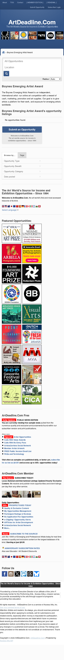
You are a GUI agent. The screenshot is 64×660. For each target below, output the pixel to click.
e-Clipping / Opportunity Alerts (17, 519)
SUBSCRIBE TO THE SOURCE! (24, 533)
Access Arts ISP (6, 640)
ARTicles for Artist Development (18, 522)
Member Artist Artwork (14, 448)
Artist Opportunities (17, 436)
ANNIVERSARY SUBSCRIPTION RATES (22, 548)
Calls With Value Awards (15, 439)
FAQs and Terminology (14, 454)
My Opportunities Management (17, 511)
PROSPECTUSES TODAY (16, 505)
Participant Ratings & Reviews (17, 513)
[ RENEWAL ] (52, 2)
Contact (20, 2)
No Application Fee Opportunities (18, 516)
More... (7, 528)
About (4, 2)
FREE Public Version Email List (17, 451)
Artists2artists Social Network (17, 445)
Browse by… (9, 155)
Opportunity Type (11, 160)
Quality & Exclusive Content (16, 508)
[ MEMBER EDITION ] (35, 2)
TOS (12, 2)
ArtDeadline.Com (32, 22)
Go (6, 74)
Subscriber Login (54, 7)
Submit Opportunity (37, 7)
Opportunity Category (13, 171)
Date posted (9, 176)
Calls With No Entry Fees (15, 442)
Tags (22, 155)
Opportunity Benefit (12, 166)
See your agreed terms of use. (12, 607)
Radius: (46, 78)
